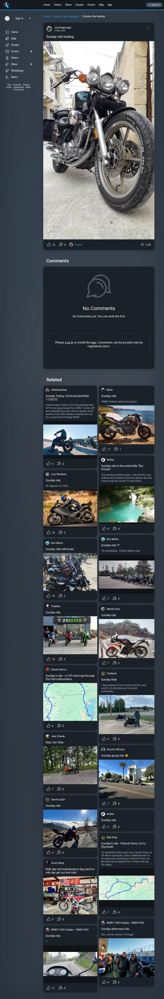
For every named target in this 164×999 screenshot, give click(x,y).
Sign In (156, 5)
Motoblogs (17, 70)
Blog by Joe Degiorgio (66, 16)
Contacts (17, 85)
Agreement (19, 87)
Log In (69, 342)
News (14, 77)
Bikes (68, 4)
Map (101, 4)
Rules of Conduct (22, 88)
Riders (58, 4)
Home (47, 4)
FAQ (9, 85)
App (110, 4)
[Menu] (148, 29)
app (93, 342)
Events (91, 4)
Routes (80, 4)
